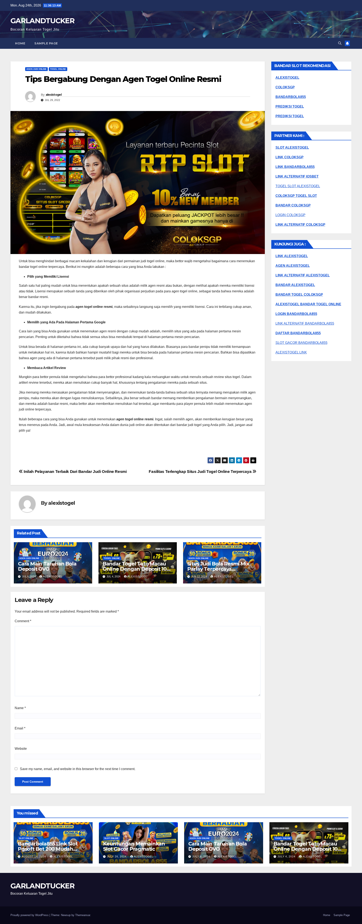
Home (20, 43)
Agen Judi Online (36, 69)
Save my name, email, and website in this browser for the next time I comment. (77, 769)
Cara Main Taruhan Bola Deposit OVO (47, 566)
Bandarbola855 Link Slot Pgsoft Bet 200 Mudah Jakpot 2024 (47, 849)
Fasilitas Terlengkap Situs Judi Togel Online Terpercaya (200, 471)
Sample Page (46, 43)
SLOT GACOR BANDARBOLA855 (301, 343)
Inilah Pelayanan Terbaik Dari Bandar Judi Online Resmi (75, 471)
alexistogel (54, 95)
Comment (23, 621)
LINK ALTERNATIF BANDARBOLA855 (304, 323)
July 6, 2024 (201, 856)
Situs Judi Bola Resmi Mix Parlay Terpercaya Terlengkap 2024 (218, 569)
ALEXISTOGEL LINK (291, 352)
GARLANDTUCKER (42, 20)
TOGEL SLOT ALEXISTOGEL (297, 186)
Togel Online (58, 69)
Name (20, 708)
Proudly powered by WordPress (29, 915)
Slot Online (26, 838)
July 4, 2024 (287, 856)
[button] (339, 43)
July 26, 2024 (117, 856)
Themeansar (82, 915)
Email (20, 728)
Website (21, 748)
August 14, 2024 (34, 856)
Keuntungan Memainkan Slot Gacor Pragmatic (134, 846)
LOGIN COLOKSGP (290, 215)
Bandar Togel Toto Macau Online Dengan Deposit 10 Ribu (135, 569)
